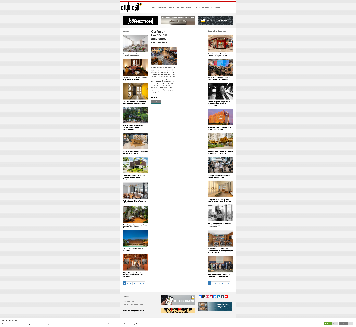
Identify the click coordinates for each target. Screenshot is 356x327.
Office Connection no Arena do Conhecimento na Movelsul (219, 79)
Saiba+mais (343, 323)
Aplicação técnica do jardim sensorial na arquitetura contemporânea (133, 127)
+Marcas (188, 7)
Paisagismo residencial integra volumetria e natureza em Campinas (134, 177)
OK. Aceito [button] (328, 323)
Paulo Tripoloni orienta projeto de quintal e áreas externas (135, 226)
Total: (125, 302)
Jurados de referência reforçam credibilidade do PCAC (219, 176)
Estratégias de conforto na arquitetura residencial (132, 55)
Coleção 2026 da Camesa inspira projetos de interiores (135, 79)
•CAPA (153, 7)
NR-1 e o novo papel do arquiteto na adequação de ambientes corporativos (219, 225)
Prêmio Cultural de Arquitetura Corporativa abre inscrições (219, 275)
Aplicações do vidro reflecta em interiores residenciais (134, 202)
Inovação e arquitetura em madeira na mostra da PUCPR (135, 152)
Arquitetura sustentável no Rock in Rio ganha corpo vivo (220, 128)
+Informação (180, 7)
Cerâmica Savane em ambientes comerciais (159, 37)
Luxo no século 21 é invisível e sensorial (134, 250)
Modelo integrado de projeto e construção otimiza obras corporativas (219, 103)
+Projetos (171, 7)
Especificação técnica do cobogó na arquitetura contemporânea (135, 102)
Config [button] (350, 323)
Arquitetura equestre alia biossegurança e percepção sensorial (133, 274)
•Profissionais (161, 7)
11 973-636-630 (206, 7)
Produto (156, 97)
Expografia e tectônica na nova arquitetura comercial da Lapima (219, 200)
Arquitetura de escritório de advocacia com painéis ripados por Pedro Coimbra (220, 250)
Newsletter (196, 7)
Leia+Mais (156, 101)
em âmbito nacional (130, 313)
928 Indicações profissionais (133, 311)
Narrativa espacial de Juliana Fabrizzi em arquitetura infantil (219, 55)
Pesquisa (217, 7)
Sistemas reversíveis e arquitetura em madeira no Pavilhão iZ (220, 152)
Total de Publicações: (131, 305)
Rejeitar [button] (335, 323)
